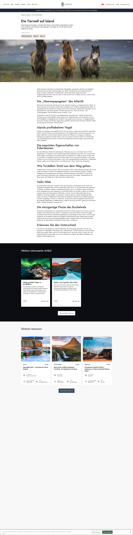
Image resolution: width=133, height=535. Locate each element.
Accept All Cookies (107, 532)
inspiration (28, 15)
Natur (41, 36)
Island (35, 36)
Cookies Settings (96, 532)
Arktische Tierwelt (26, 36)
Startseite (23, 15)
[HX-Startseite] (66, 4)
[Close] (130, 532)
